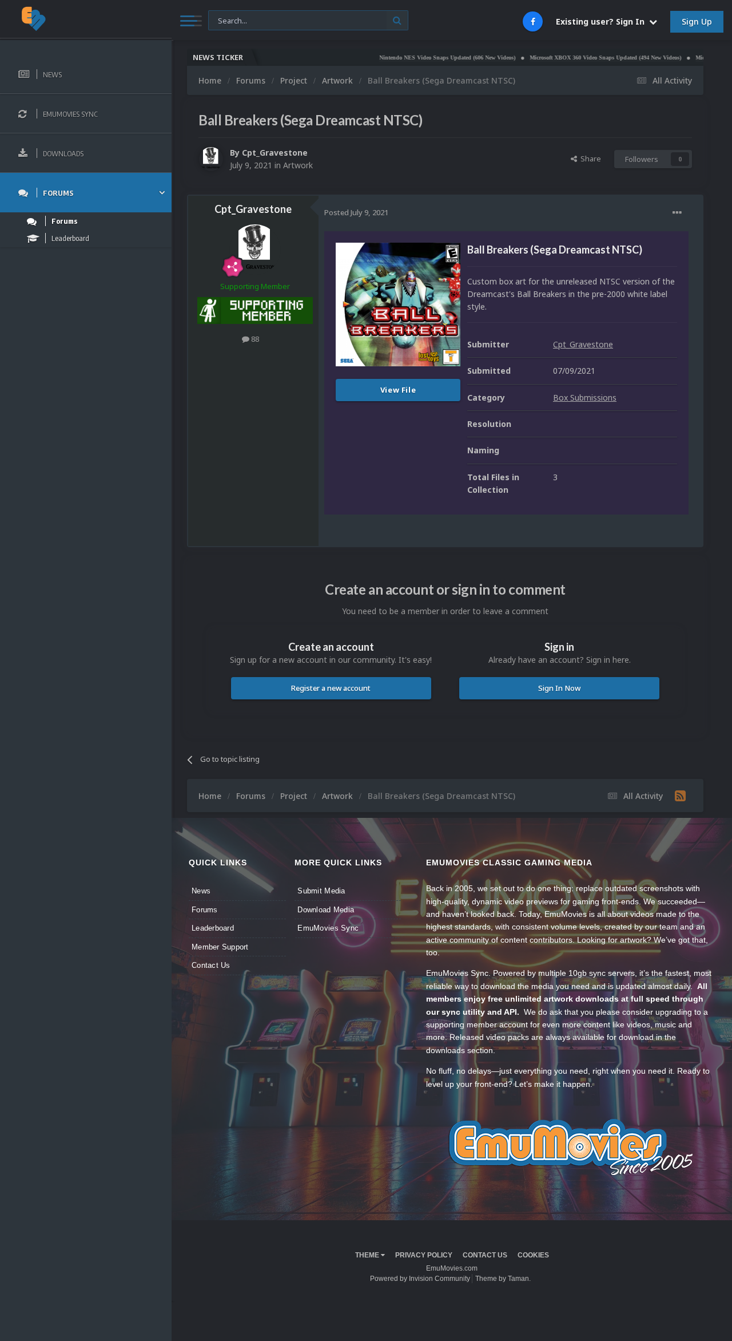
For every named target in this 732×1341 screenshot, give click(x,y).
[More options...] (677, 213)
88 (254, 339)
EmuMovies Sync (328, 928)
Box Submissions (584, 397)
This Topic (233, 20)
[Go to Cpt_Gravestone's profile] (211, 159)
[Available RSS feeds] (680, 796)
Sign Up (697, 21)
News (201, 891)
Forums (205, 909)
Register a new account (331, 688)
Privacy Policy (423, 1255)
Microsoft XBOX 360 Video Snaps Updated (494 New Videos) (575, 57)
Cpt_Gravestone (275, 152)
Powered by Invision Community (420, 1279)
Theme (368, 1255)
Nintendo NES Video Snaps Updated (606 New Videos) (417, 57)
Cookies (533, 1255)
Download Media (325, 909)
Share (589, 158)
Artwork (298, 165)
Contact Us (211, 965)
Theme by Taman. (503, 1279)
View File (398, 390)
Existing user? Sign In (602, 21)
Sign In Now (559, 688)
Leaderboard (213, 928)
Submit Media (321, 891)
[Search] (397, 20)
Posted (356, 212)
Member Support (220, 947)
